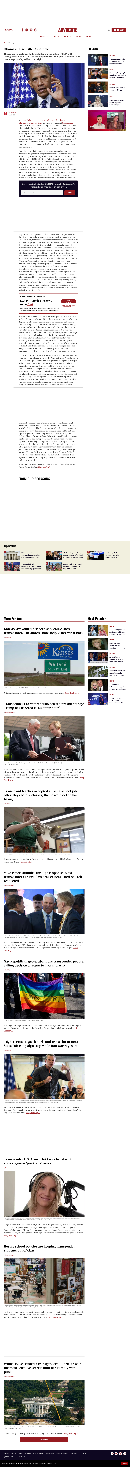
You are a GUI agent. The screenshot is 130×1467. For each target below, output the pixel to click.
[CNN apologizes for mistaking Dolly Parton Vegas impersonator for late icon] (98, 101)
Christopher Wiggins (10, 712)
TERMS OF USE (73, 1454)
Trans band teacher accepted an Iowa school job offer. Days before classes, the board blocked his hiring (40, 795)
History (78, 36)
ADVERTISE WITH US (38, 1454)
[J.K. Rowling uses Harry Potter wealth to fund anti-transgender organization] (54, 555)
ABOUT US (13, 1454)
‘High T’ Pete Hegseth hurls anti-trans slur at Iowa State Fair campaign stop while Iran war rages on (41, 1043)
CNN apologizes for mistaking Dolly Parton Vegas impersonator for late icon (117, 105)
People (111, 626)
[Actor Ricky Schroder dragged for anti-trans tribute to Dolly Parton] (98, 685)
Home (6, 43)
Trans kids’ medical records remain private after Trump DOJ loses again (117, 674)
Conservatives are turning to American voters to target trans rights (73, 566)
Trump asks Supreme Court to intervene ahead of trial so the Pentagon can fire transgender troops (31, 557)
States (111, 695)
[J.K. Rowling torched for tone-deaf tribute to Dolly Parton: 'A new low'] (98, 630)
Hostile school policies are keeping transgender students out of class (39, 1248)
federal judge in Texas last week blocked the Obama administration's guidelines (42, 121)
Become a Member (69, 301)
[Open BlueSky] (26, 29)
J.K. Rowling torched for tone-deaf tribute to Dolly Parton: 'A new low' (117, 633)
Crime (111, 69)
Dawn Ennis (7, 1168)
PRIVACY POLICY (50, 1454)
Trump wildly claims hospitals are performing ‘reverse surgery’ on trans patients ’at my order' (31, 567)
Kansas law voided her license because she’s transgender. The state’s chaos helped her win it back (44, 630)
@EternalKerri (43, 467)
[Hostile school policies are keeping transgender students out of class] (44, 1281)
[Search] (109, 30)
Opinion (88, 36)
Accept (124, 1463)
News (54, 36)
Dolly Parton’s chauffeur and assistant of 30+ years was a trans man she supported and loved (117, 648)
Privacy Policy (38, 1463)
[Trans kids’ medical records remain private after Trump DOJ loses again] (98, 671)
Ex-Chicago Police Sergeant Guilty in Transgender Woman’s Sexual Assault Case (113, 556)
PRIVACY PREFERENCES (62, 1454)
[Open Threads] (31, 29)
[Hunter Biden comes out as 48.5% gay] (98, 87)
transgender (67, 123)
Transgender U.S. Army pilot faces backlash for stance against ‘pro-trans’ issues (39, 1161)
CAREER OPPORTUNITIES (25, 1454)
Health (65, 36)
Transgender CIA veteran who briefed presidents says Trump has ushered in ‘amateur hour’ (44, 705)
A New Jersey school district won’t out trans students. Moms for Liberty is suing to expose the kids (117, 703)
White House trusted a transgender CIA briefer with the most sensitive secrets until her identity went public (43, 1367)
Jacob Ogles (8, 637)
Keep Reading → (72, 693)
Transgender (13, 43)
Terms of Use (51, 1463)
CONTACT (6, 1454)
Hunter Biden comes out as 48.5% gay (117, 88)
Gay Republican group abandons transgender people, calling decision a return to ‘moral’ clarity (44, 963)
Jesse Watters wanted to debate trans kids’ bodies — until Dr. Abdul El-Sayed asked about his (117, 663)
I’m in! (70, 193)
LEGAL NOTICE (83, 1454)
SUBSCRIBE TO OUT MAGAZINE (9, 29)
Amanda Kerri (13, 112)
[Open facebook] (22, 29)
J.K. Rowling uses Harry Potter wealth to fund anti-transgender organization (73, 555)
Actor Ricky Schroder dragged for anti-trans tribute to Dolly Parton (117, 688)
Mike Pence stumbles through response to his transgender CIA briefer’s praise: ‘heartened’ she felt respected (43, 876)
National (112, 55)
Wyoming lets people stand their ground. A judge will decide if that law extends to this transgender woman (117, 78)
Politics (42, 36)
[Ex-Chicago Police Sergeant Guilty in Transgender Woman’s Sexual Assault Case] (95, 555)
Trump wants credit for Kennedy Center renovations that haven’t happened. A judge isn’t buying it (117, 63)
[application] (107, 120)
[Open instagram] (35, 29)
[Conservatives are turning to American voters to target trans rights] (54, 566)
